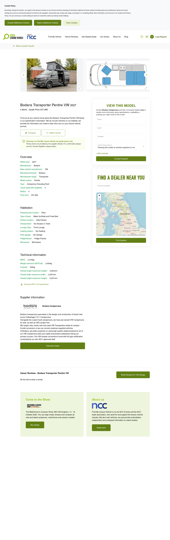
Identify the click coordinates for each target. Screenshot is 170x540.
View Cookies (71, 22)
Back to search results (25, 46)
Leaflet (123, 235)
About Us (117, 36)
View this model (52, 345)
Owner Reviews (71, 36)
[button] (99, 195)
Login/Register (161, 37)
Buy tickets (35, 425)
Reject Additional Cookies (47, 22)
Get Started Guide (89, 36)
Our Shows (104, 36)
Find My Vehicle (54, 36)
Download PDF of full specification (36, 284)
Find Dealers (121, 240)
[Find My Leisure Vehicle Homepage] (19, 36)
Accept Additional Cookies (18, 22)
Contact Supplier (121, 158)
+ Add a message (102, 153)
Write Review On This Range (133, 374)
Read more (101, 427)
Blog (126, 36)
